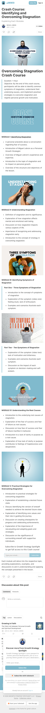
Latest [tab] (9, 618)
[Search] (41, 618)
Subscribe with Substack (24, 676)
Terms (16, 698)
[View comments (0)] (9, 32)
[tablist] (11, 592)
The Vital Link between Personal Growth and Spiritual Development (16, 627)
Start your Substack (17, 703)
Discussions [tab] (18, 618)
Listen (40, 26)
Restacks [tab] (15, 592)
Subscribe (33, 3)
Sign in (40, 3)
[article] (22, 628)
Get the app (33, 703)
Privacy (38, 696)
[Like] (4, 32)
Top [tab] (4, 618)
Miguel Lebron (11, 25)
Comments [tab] (6, 592)
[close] (39, 639)
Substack (12, 709)
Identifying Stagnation (21, 137)
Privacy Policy (22, 684)
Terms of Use (33, 680)
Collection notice (25, 698)
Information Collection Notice (26, 682)
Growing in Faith (9, 623)
